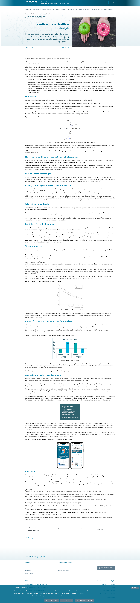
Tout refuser (67, 600)
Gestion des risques (107, 9)
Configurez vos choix (84, 600)
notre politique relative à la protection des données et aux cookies (65, 593)
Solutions (71, 7)
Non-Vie (27, 567)
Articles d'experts (35, 17)
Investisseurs (51, 9)
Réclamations (29, 581)
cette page (67, 596)
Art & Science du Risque (99, 7)
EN (46, 1)
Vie (70, 20)
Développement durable (39, 9)
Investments (86, 9)
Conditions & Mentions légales (106, 581)
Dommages (71, 9)
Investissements (29, 573)
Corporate (28, 9)
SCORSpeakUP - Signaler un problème (36, 584)
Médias (58, 9)
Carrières (63, 9)
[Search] (113, 2)
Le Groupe (28, 7)
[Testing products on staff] (70, 412)
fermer (134, 588)
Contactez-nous (107, 568)
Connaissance (96, 9)
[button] (110, 2)
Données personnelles (108, 584)
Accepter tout (51, 600)
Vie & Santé (79, 9)
